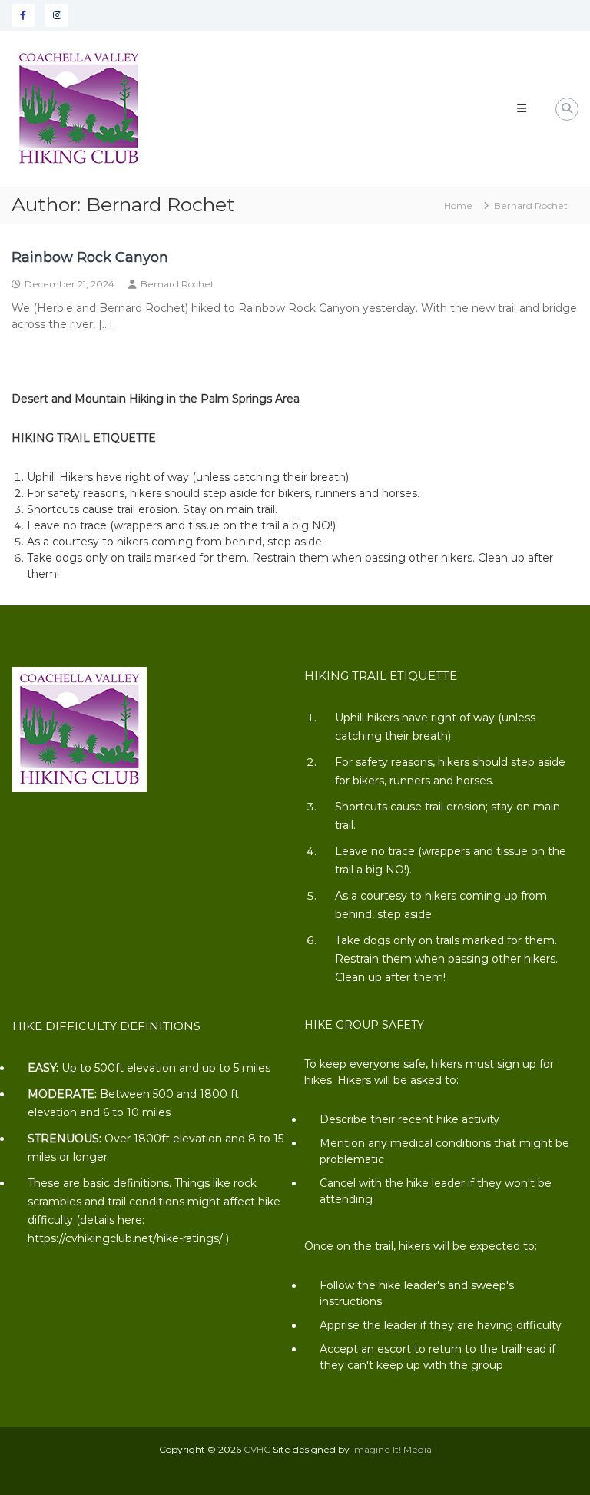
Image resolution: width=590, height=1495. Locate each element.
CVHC (257, 1449)
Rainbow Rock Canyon (90, 257)
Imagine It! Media (392, 1449)
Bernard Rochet (177, 284)
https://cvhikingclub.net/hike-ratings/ (125, 1238)
